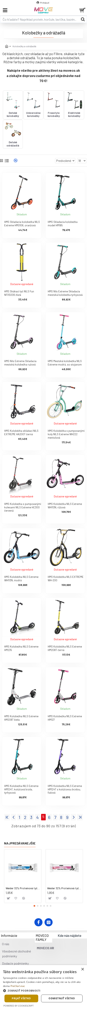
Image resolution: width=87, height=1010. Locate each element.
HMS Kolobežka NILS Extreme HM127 (65, 718)
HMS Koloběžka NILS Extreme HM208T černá (65, 648)
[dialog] (43, 987)
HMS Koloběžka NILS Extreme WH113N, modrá (21, 578)
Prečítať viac (18, 986)
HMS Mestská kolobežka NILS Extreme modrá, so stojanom (65, 362)
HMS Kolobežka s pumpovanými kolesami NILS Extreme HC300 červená (22, 507)
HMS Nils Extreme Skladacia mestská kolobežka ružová (20, 362)
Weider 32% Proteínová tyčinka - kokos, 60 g (23, 888)
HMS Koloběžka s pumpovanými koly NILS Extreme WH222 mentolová (66, 434)
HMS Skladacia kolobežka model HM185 (62, 223)
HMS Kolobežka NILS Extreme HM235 (21, 648)
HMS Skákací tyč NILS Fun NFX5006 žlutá (19, 293)
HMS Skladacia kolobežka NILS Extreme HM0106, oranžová (22, 223)
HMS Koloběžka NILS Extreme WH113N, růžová (65, 505)
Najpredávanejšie (20, 843)
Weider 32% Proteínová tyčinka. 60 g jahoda (64, 888)
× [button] (82, 969)
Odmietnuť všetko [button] (62, 998)
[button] (34, 906)
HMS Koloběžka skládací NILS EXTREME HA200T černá (21, 432)
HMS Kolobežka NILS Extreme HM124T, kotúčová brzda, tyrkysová (21, 789)
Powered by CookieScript (18, 1005)
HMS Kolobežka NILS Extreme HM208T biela (21, 718)
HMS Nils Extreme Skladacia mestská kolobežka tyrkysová (65, 293)
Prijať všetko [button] (21, 998)
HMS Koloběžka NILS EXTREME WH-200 (66, 578)
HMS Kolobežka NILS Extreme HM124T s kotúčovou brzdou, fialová (65, 789)
